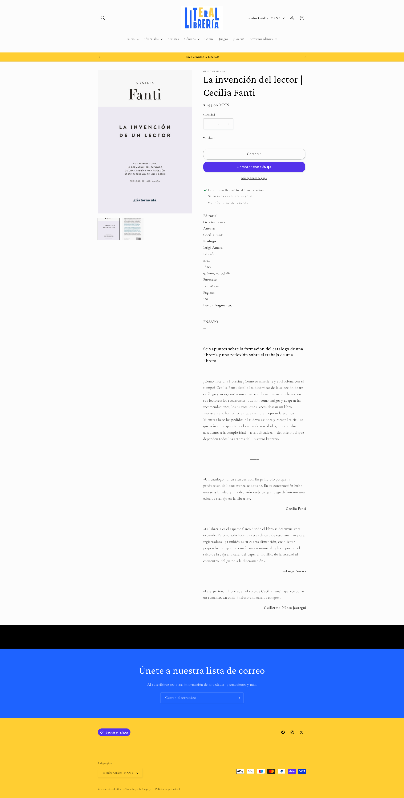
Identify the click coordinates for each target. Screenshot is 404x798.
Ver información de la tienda (228, 203)
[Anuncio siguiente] (305, 56)
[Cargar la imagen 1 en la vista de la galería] (109, 229)
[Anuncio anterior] (99, 56)
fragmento (223, 305)
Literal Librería (116, 788)
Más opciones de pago (254, 178)
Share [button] (211, 138)
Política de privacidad (167, 788)
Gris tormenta (214, 222)
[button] (103, 18)
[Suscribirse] (238, 697)
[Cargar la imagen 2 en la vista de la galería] (133, 229)
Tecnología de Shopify (138, 788)
